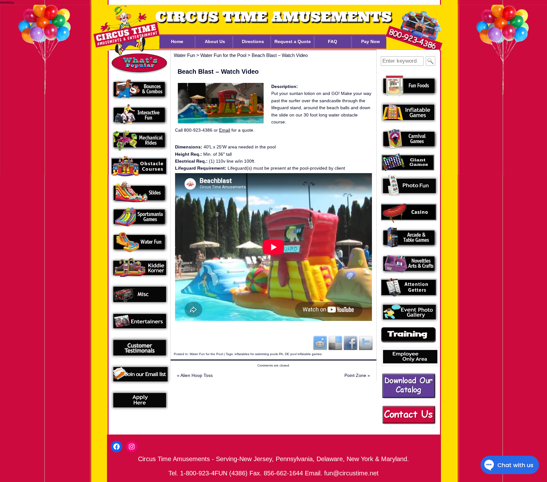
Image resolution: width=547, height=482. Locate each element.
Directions (253, 41)
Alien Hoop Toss (195, 375)
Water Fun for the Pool (206, 354)
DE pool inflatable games (303, 354)
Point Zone (357, 375)
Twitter (365, 342)
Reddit (320, 342)
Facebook (350, 342)
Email (224, 130)
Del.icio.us (335, 342)
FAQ (332, 41)
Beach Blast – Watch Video (280, 55)
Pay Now (370, 41)
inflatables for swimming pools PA (259, 354)
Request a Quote (292, 41)
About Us (215, 41)
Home (177, 41)
